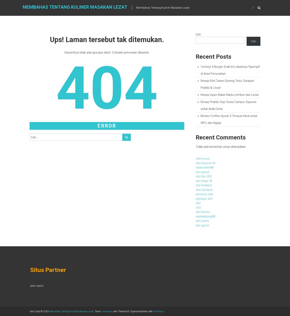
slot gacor (202, 172)
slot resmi (202, 221)
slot (198, 203)
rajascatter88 (204, 167)
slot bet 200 (203, 176)
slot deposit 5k (205, 163)
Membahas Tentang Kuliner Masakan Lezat (75, 7)
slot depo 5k (204, 181)
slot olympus (204, 190)
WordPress (158, 311)
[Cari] (126, 137)
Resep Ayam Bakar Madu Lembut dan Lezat (230, 95)
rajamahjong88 (205, 216)
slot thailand (204, 185)
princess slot (204, 194)
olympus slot (204, 198)
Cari (198, 34)
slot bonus (203, 158)
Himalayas (107, 311)
